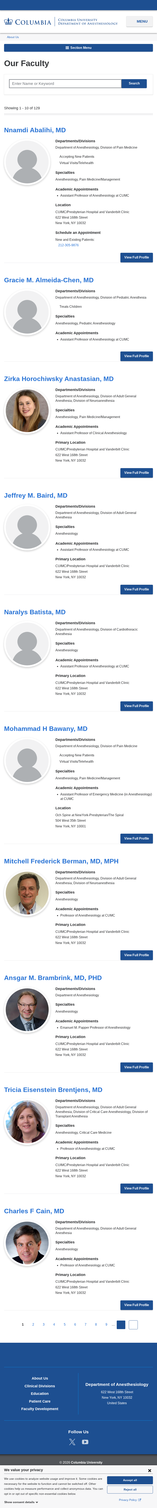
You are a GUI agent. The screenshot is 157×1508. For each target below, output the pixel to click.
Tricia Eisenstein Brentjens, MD (53, 1089)
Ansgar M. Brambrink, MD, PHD (53, 977)
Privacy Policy (128, 1499)
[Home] (61, 21)
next (121, 1324)
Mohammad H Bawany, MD (45, 728)
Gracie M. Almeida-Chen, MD (49, 280)
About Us (13, 37)
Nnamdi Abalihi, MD (35, 130)
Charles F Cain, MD (34, 1211)
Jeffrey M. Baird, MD (35, 495)
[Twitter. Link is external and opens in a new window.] (72, 1442)
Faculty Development (39, 1409)
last (133, 1324)
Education (40, 1394)
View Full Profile (136, 257)
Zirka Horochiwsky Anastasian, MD (59, 378)
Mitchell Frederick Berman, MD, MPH (61, 861)
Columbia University (86, 1462)
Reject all (130, 1489)
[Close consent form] (149, 1470)
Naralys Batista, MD (35, 612)
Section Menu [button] (81, 47)
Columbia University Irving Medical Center (78, 5)
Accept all (130, 1480)
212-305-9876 (68, 245)
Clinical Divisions (40, 1386)
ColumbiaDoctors (127, 1355)
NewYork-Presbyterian (78, 1355)
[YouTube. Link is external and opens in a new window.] (85, 1442)
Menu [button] (142, 21)
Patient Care (39, 1401)
